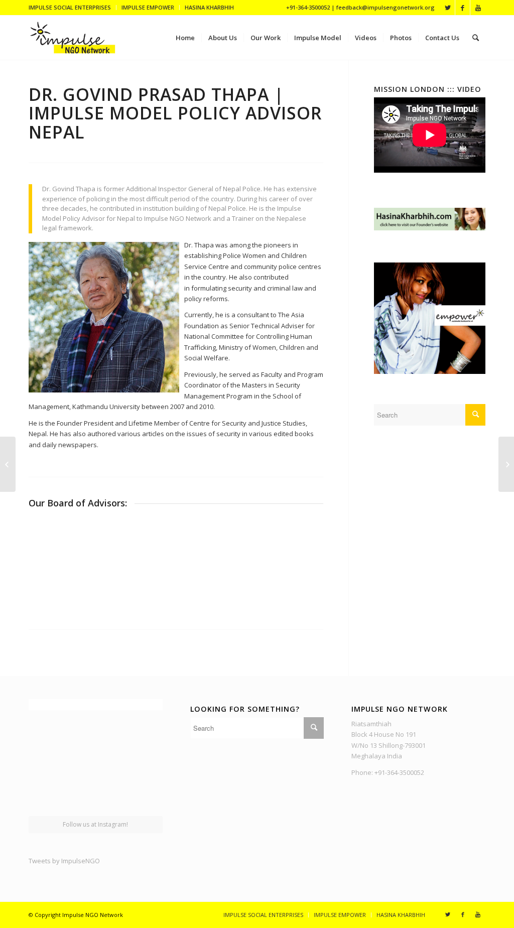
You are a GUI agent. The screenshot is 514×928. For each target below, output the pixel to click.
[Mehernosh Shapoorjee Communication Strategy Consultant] (506, 464)
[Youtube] (477, 7)
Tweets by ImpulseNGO (64, 860)
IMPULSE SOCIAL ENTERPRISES (70, 7)
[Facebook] (462, 7)
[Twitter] (447, 7)
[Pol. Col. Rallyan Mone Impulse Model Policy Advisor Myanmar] (8, 464)
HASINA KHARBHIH (209, 7)
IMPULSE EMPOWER (147, 7)
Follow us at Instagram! (95, 824)
